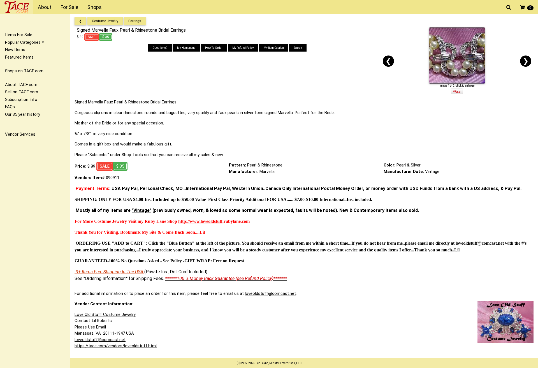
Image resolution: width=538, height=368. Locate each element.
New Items (15, 49)
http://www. (189, 221)
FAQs (10, 106)
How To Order (213, 47)
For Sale (69, 7)
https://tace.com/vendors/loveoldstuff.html (116, 345)
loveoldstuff (211, 221)
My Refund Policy (243, 47)
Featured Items (19, 57)
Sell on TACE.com (21, 91)
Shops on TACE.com (24, 70)
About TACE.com (21, 84)
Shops (94, 7)
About (45, 7)
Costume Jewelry (105, 21)
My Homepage (186, 47)
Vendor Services (20, 134)
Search (298, 47)
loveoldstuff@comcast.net (270, 293)
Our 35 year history (22, 114)
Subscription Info (21, 99)
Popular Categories (23, 42)
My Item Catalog (274, 47)
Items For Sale (18, 34)
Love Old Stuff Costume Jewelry (105, 314)
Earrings (134, 21)
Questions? (160, 47)
